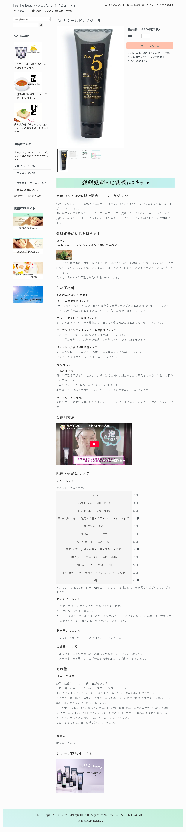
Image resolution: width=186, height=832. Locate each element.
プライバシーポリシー (113, 815)
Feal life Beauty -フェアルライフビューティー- (47, 5)
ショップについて (44, 10)
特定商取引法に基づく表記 (84, 815)
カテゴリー (23, 10)
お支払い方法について (26, 189)
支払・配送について (57, 815)
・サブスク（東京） (25, 173)
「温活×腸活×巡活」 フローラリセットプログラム (30, 96)
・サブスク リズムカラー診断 (30, 183)
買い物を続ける (139, 60)
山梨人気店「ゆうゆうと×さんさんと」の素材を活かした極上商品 (31, 128)
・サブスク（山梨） (25, 166)
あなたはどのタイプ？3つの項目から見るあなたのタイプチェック (31, 156)
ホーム (40, 815)
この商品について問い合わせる (147, 56)
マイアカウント (116, 4)
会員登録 (135, 4)
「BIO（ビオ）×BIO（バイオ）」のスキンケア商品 (31, 65)
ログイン (149, 4)
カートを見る (166, 4)
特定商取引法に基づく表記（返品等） (151, 53)
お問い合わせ (65, 10)
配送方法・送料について (27, 196)
